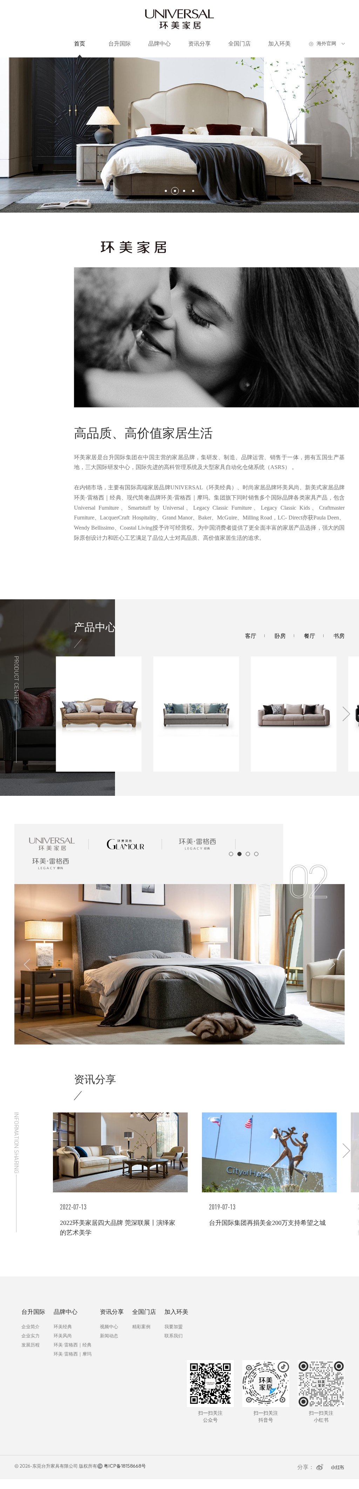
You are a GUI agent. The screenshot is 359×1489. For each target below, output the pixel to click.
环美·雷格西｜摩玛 (73, 1354)
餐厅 (309, 636)
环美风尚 (63, 1335)
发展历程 (30, 1344)
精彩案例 (141, 1326)
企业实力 (30, 1335)
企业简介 (30, 1326)
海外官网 (326, 43)
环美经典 (63, 1326)
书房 (339, 636)
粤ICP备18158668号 (125, 1466)
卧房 (280, 636)
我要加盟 (173, 1326)
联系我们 (173, 1335)
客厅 (250, 636)
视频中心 (109, 1326)
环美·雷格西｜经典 (73, 1344)
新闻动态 (109, 1335)
